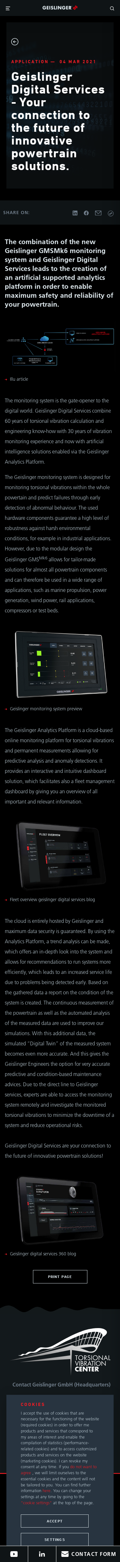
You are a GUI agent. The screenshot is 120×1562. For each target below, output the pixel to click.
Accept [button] (55, 1521)
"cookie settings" (36, 1502)
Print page (60, 1276)
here (47, 1490)
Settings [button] (54, 1539)
